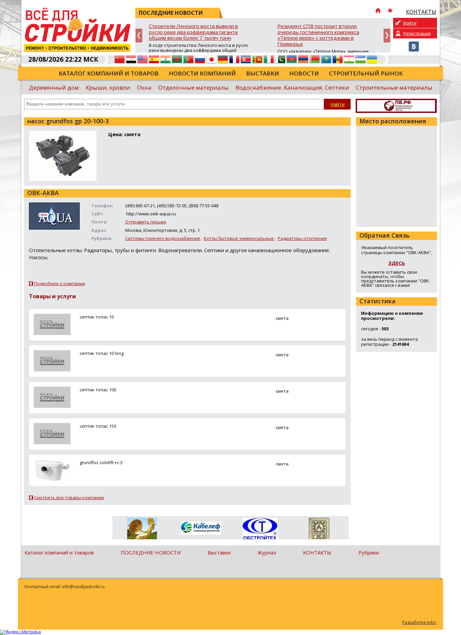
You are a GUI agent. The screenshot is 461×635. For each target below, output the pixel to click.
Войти (409, 23)
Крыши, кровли (108, 87)
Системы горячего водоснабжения (162, 238)
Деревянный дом (54, 87)
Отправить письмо (145, 222)
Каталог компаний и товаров (109, 73)
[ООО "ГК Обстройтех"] (260, 529)
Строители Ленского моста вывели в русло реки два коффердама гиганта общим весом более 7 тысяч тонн (193, 32)
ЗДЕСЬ (396, 263)
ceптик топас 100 (98, 390)
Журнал (266, 552)
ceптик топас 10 (97, 317)
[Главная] (378, 11)
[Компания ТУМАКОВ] (141, 530)
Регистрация (417, 33)
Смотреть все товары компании (69, 497)
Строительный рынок (366, 73)
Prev (138, 35)
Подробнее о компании (59, 283)
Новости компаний (202, 73)
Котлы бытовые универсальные (239, 238)
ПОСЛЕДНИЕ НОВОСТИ (151, 552)
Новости (304, 73)
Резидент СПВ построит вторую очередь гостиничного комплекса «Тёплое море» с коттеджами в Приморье (318, 35)
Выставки (262, 73)
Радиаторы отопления (302, 238)
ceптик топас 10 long (102, 353)
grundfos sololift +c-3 (101, 462)
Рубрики (368, 552)
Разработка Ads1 (419, 622)
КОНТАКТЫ (317, 552)
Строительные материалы (394, 87)
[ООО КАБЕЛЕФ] (200, 528)
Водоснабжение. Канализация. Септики (292, 87)
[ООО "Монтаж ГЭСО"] (319, 530)
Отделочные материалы (193, 87)
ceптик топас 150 (98, 426)
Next (386, 35)
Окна (144, 87)
